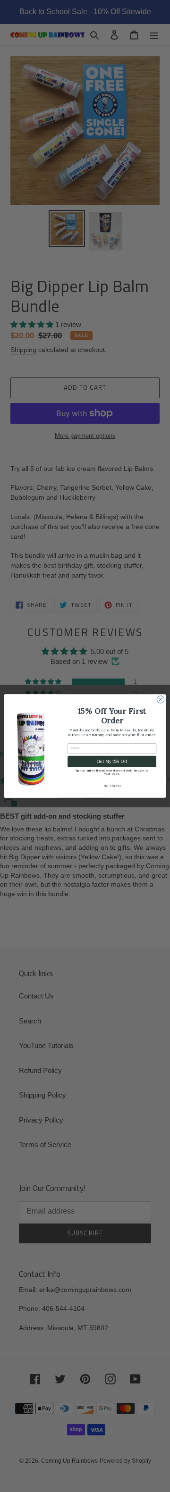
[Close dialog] (160, 699)
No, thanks (111, 786)
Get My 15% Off (112, 761)
